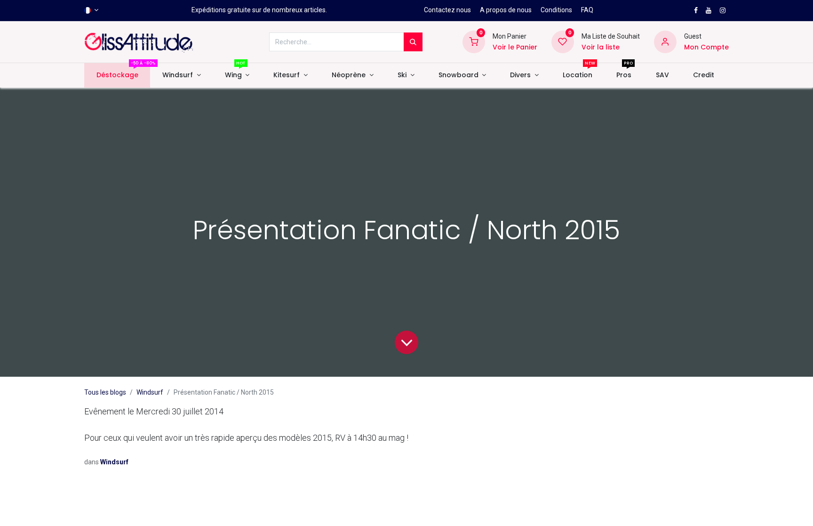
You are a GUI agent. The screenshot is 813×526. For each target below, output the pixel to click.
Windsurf (149, 392)
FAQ (587, 10)
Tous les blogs (105, 392)
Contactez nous (447, 10)
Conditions (556, 10)
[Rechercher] (413, 41)
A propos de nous (506, 10)
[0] (473, 41)
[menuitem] (117, 75)
